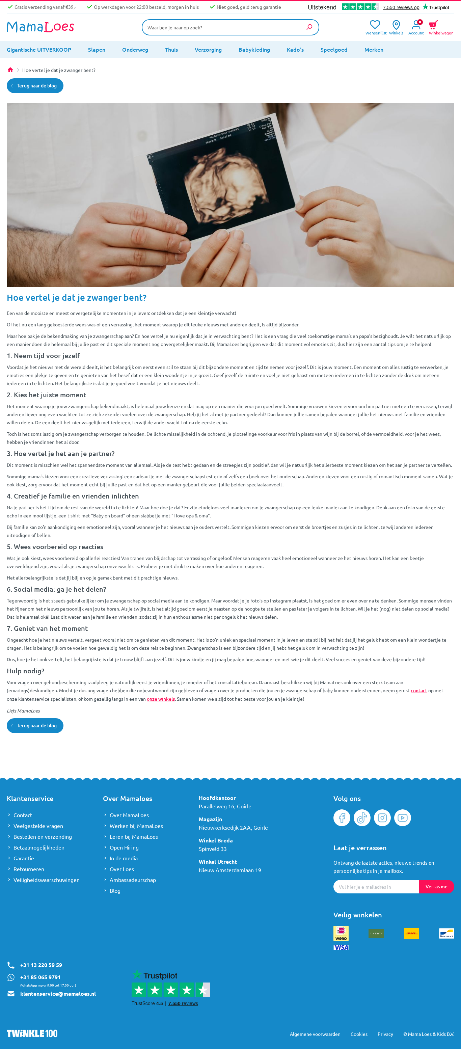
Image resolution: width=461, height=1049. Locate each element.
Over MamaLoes (129, 814)
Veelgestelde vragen (38, 825)
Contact (22, 814)
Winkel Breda (216, 840)
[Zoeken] (309, 27)
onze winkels (161, 699)
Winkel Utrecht (218, 861)
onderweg (135, 49)
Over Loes (122, 868)
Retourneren (28, 868)
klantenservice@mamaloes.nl (58, 993)
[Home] (10, 70)
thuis (171, 49)
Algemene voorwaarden (315, 1034)
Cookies (359, 1034)
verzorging (208, 49)
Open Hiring (124, 847)
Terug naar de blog (37, 85)
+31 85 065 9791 (40, 976)
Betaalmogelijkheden (38, 847)
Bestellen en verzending (42, 836)
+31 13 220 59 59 (41, 964)
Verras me (437, 886)
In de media (124, 858)
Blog (115, 890)
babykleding (254, 49)
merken (373, 49)
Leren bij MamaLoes (134, 836)
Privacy (385, 1034)
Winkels (396, 32)
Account (416, 32)
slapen (96, 49)
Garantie (23, 858)
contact (419, 690)
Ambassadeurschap (133, 879)
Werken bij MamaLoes (136, 825)
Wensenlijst (374, 32)
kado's (295, 49)
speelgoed (334, 49)
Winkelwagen (441, 28)
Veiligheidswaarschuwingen (46, 879)
